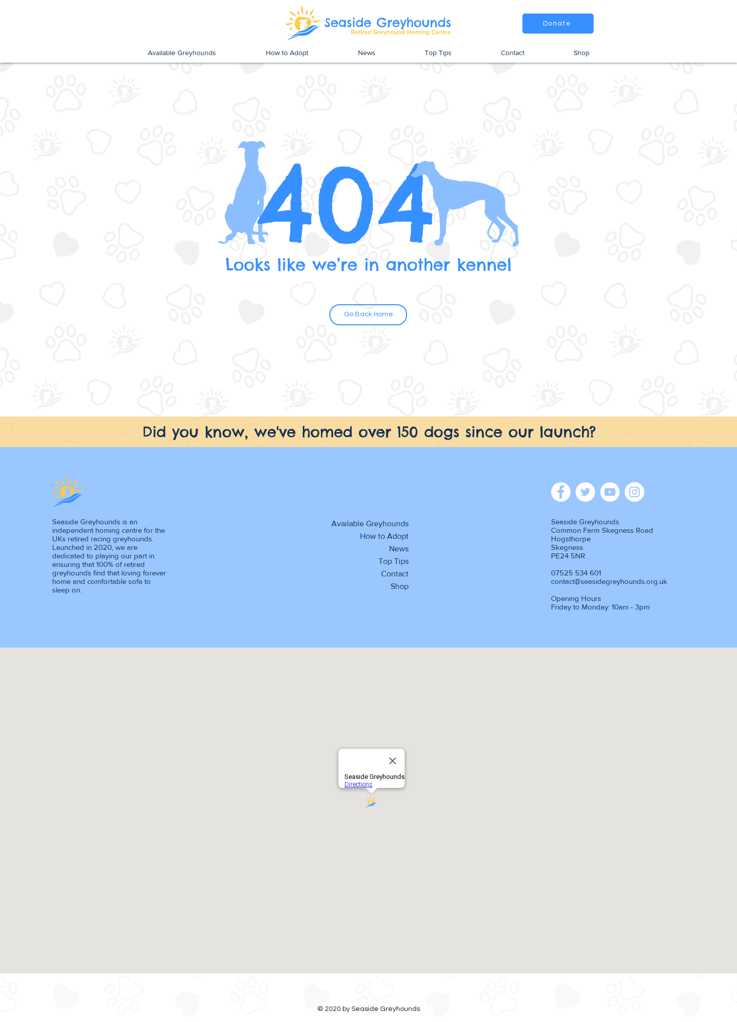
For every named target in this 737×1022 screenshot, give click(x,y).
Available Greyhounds (370, 523)
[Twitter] (585, 492)
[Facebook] (561, 492)
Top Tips (394, 561)
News (399, 548)
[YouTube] (610, 492)
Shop (400, 586)
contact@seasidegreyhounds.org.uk (609, 581)
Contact (395, 573)
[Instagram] (634, 492)
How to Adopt (384, 536)
